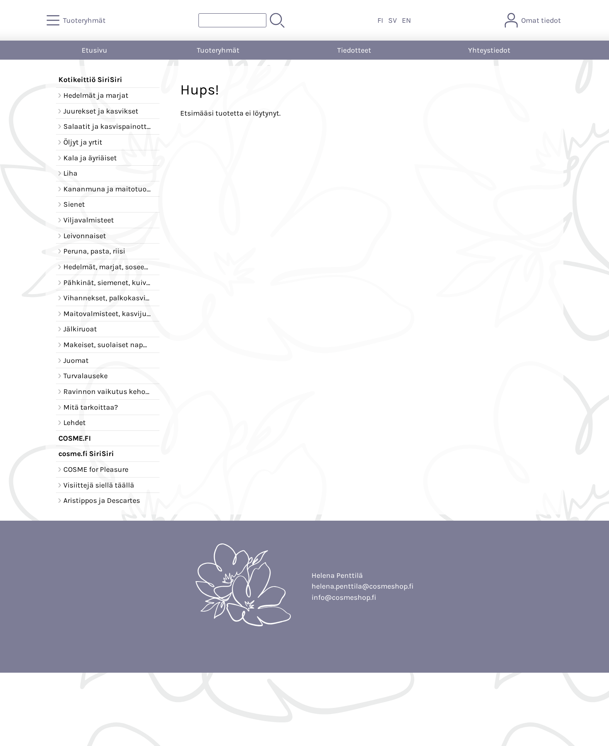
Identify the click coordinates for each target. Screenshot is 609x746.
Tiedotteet (354, 50)
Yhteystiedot (489, 50)
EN (406, 20)
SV (392, 20)
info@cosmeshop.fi (344, 597)
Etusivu (94, 50)
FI (380, 20)
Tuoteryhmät (218, 50)
